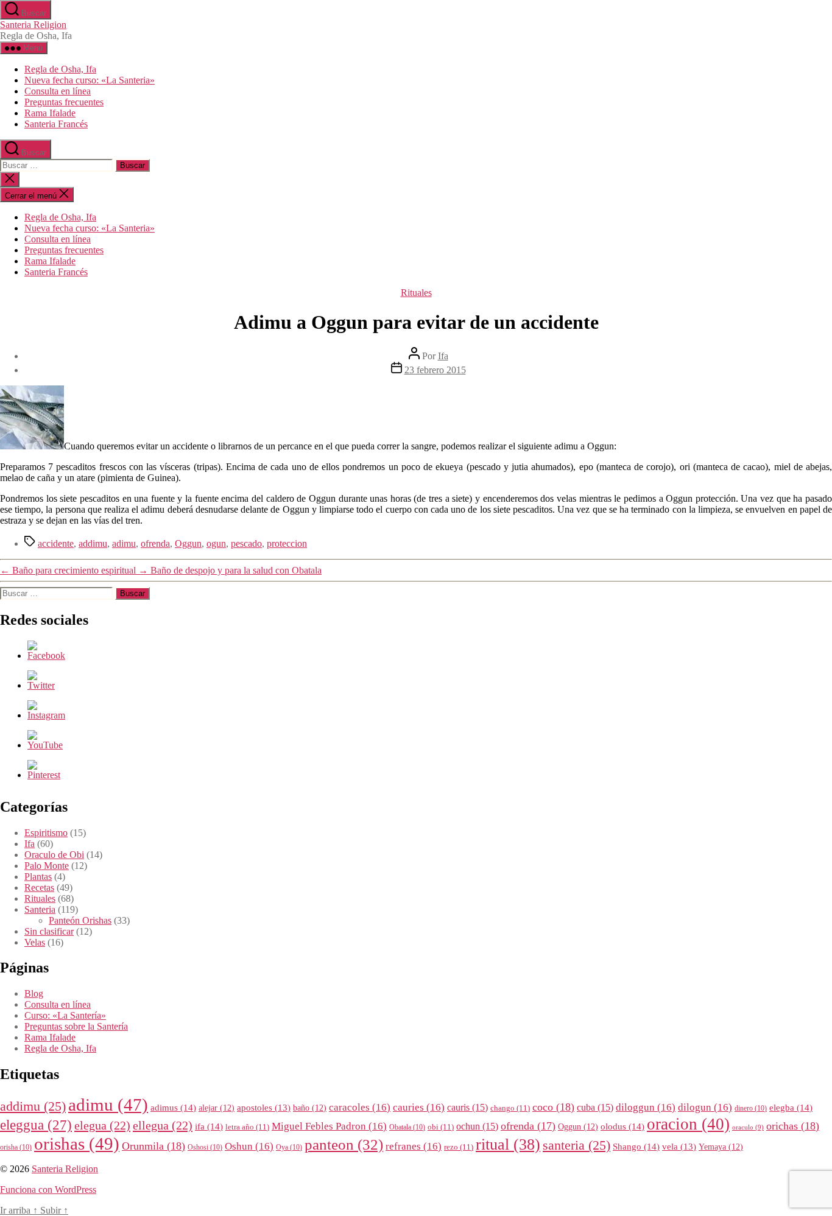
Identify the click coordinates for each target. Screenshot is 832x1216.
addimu (93, 543)
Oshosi (205, 1147)
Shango (636, 1146)
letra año (247, 1127)
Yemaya (721, 1146)
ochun (477, 1126)
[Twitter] (41, 685)
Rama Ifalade (50, 113)
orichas (792, 1126)
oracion (688, 1124)
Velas (34, 942)
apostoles (264, 1107)
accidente (56, 543)
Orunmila (153, 1146)
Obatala (407, 1127)
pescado (246, 543)
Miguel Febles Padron (329, 1126)
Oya (289, 1147)
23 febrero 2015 (435, 370)
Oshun (249, 1146)
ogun (216, 543)
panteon (344, 1144)
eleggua (36, 1125)
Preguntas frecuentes (64, 102)
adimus (173, 1107)
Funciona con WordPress (48, 1189)
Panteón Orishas (80, 920)
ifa (209, 1126)
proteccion (287, 543)
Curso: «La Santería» (65, 1015)
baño (309, 1107)
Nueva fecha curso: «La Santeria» (89, 80)
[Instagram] (46, 715)
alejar (216, 1107)
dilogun (705, 1107)
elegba (791, 1107)
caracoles (359, 1107)
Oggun (188, 543)
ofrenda (155, 543)
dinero (751, 1108)
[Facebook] (46, 655)
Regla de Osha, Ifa (60, 69)
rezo (458, 1147)
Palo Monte (46, 865)
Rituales (416, 292)
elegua (102, 1125)
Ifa (443, 356)
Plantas (38, 876)
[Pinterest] (43, 775)
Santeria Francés (56, 124)
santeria (576, 1145)
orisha (16, 1147)
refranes (414, 1146)
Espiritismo (46, 833)
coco (553, 1107)
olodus (622, 1126)
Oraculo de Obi (54, 854)
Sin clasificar (49, 931)
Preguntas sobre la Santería (76, 1026)
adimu (124, 543)
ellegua (162, 1125)
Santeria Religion (33, 24)
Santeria (39, 909)
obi (441, 1127)
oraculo (748, 1127)
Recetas (39, 887)
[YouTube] (45, 745)
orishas (76, 1143)
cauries (419, 1107)
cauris (467, 1107)
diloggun (645, 1107)
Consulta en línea (57, 91)
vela (679, 1146)
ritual (508, 1144)
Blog (33, 993)
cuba (595, 1107)
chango (510, 1108)
